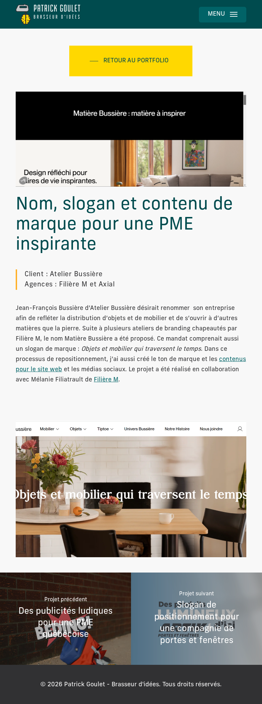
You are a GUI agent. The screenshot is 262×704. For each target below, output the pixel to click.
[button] (222, 14)
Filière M (106, 380)
